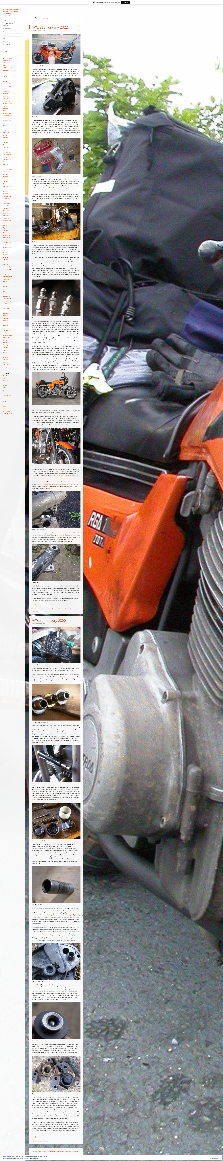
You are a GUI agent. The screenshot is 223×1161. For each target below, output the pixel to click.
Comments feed (7, 411)
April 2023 (5, 123)
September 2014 (7, 306)
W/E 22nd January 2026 (9, 65)
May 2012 (5, 357)
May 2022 (5, 140)
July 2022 (5, 135)
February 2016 (7, 264)
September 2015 (7, 276)
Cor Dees (5, 380)
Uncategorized (7, 395)
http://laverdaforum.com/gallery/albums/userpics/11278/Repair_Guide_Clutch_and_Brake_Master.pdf (62, 915)
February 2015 (6, 293)
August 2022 (6, 132)
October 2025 (6, 91)
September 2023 (7, 120)
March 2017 (6, 232)
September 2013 (7, 335)
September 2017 (7, 220)
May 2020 (5, 179)
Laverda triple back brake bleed (51, 609)
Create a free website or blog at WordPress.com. (44, 1151)
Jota (38, 609)
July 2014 (5, 311)
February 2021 (6, 164)
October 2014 (6, 303)
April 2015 (5, 289)
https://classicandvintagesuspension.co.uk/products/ (55, 484)
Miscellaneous (7, 32)
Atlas (4, 378)
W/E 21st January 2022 (50, 27)
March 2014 (6, 320)
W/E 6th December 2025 (9, 68)
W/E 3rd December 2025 (9, 70)
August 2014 (6, 308)
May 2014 (5, 315)
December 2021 (7, 152)
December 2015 (7, 269)
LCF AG (5, 385)
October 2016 (6, 245)
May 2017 (5, 228)
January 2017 (6, 237)
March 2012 (6, 362)
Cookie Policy (35, 1158)
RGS (4, 390)
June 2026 (5, 79)
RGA (4, 388)
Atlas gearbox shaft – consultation (9, 24)
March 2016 (6, 262)
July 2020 (5, 174)
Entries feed (6, 409)
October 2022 (6, 130)
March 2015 (6, 291)
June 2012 (5, 355)
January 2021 (6, 167)
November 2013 (7, 330)
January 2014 (6, 325)
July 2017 (5, 225)
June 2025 (5, 93)
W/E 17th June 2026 (8, 60)
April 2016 (5, 259)
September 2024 (7, 103)
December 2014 (7, 298)
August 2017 (6, 223)
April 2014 (5, 318)
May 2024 (5, 110)
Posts (4, 35)
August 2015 (6, 279)
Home (4, 20)
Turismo (5, 393)
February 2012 (6, 364)
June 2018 (5, 206)
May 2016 (5, 257)
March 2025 (6, 96)
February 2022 (7, 147)
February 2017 (6, 235)
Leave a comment (44, 1141)
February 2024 (7, 113)
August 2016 (6, 250)
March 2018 (6, 211)
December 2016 (7, 240)
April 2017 (5, 230)
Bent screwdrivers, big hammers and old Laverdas (12, 11)
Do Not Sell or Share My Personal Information (68, 1151)
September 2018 (7, 201)
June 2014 (5, 313)
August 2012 (6, 350)
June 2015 (5, 284)
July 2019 (5, 191)
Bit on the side (7, 28)
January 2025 (6, 101)
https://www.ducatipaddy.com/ (45, 188)
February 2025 (7, 98)
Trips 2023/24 (6, 41)
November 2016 (7, 242)
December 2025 (7, 86)
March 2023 (6, 125)
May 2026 (5, 81)
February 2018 (7, 213)
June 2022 (5, 137)
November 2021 (7, 154)
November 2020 (7, 171)
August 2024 (6, 106)
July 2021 (5, 157)
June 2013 (5, 342)
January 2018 (6, 215)
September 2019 (7, 189)
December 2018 (7, 196)
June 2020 (5, 176)
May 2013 (5, 345)
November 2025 (7, 89)
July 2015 (5, 281)
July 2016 (5, 252)
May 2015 (5, 286)
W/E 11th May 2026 (8, 63)
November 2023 (7, 115)
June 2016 (5, 254)
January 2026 (6, 84)
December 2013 (7, 328)
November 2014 (7, 301)
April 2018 (5, 208)
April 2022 (5, 142)
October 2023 (6, 118)
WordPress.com (7, 413)
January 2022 (6, 150)
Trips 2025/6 (6, 44)
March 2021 (6, 162)
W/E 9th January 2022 (49, 620)
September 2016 (7, 247)
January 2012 (6, 367)
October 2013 (6, 333)
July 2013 (5, 340)
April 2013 (5, 347)
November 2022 (7, 128)
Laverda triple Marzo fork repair (67, 609)
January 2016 (6, 267)
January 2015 (6, 296)
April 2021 (5, 159)
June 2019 (5, 193)
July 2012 (5, 352)
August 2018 (6, 203)
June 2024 (5, 108)
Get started (125, 2)
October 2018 (6, 198)
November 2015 (7, 272)
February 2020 (7, 186)
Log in (4, 406)
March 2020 (6, 184)
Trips (4, 38)
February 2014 (6, 323)
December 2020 (7, 169)
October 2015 (6, 274)
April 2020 (6, 181)
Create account (7, 404)
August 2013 (6, 337)
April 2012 (5, 359)
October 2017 (6, 218)
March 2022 (6, 145)
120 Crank (5, 375)
